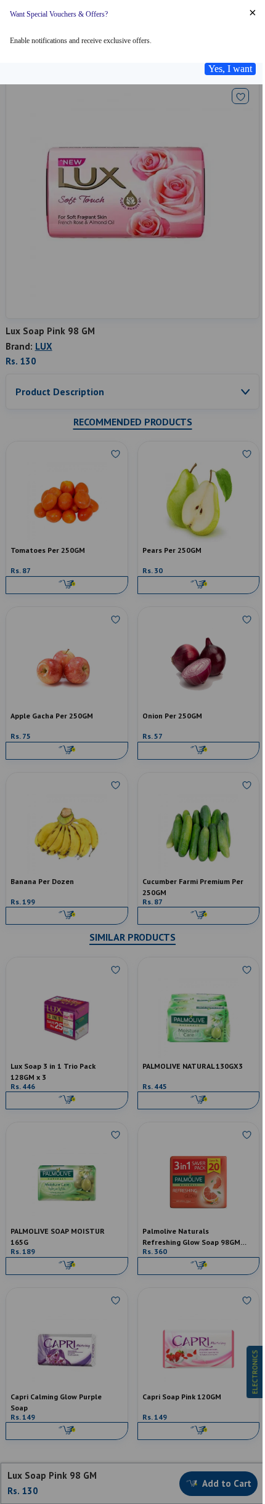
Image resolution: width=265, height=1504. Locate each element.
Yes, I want (230, 68)
